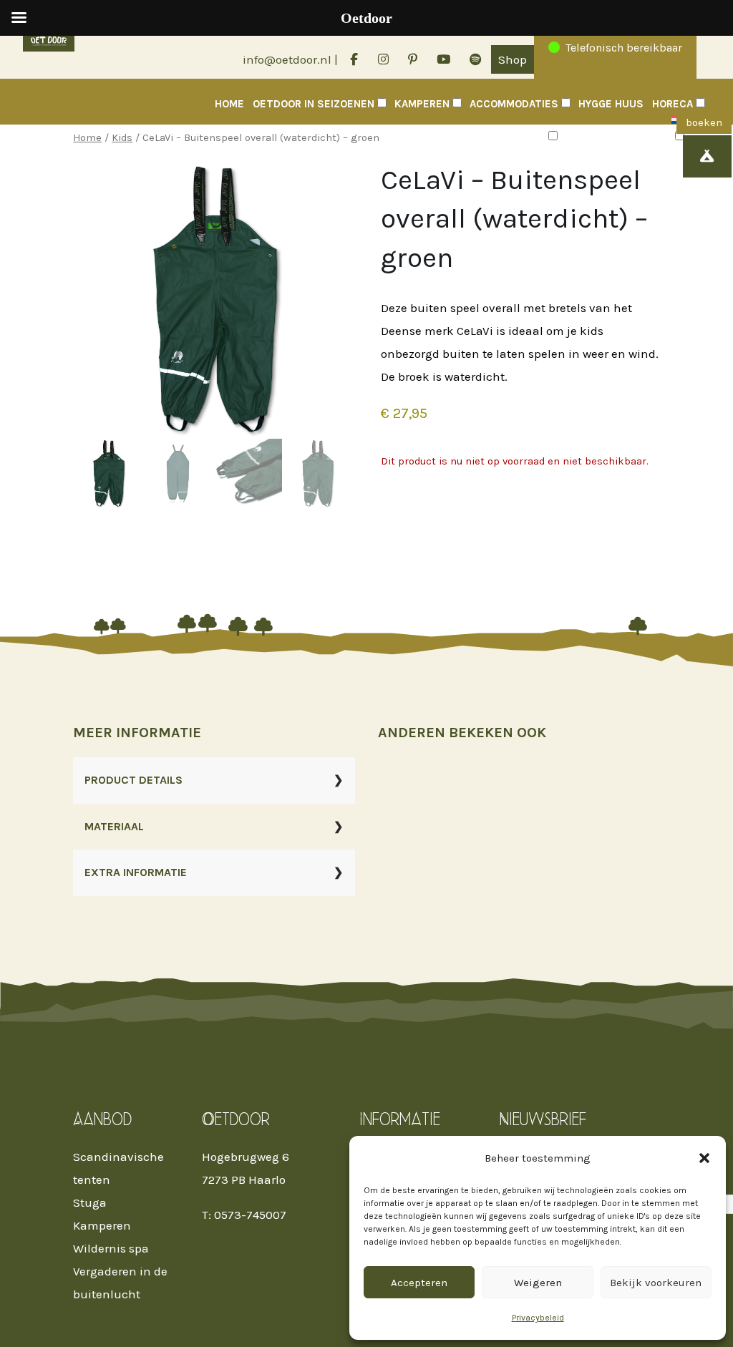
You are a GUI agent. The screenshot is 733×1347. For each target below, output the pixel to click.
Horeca (672, 103)
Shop (512, 59)
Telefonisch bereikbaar (623, 47)
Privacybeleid (538, 1318)
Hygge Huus (611, 103)
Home (229, 103)
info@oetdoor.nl (287, 59)
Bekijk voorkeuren (656, 1282)
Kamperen (422, 103)
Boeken (642, 136)
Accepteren (419, 1282)
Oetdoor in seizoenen (313, 103)
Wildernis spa (111, 1248)
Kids (122, 138)
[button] (704, 1158)
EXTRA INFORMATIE (135, 872)
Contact (589, 136)
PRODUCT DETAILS (133, 780)
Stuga (90, 1202)
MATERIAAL (114, 826)
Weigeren (538, 1282)
